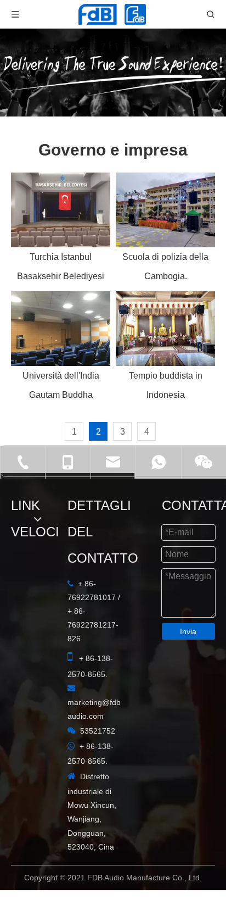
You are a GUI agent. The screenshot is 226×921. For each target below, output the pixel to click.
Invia (188, 631)
